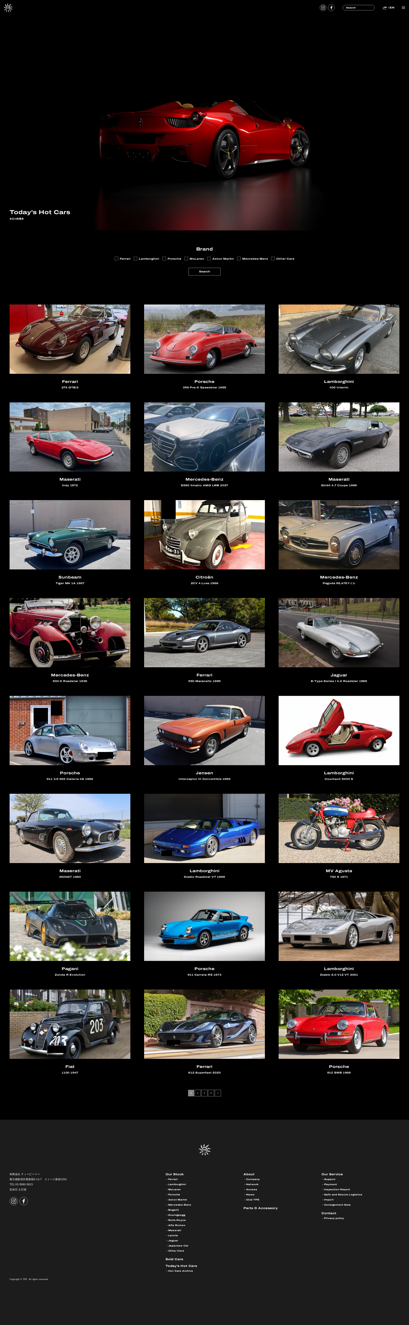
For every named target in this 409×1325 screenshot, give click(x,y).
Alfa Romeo (176, 1225)
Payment (330, 1184)
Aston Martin (177, 1199)
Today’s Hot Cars (181, 1266)
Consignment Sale (337, 1205)
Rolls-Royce (177, 1220)
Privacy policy (334, 1218)
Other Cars (176, 1251)
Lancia (173, 1235)
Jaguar (173, 1240)
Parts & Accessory (260, 1208)
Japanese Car (178, 1245)
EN (392, 8)
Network (252, 1184)
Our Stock (175, 1174)
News (250, 1194)
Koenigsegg (176, 1215)
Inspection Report (337, 1189)
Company (253, 1179)
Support (330, 1179)
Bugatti (173, 1210)
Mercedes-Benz (179, 1205)
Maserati (174, 1230)
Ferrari (173, 1179)
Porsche (174, 1194)
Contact (328, 1213)
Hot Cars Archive (180, 1271)
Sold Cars (174, 1259)
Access (251, 1189)
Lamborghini (177, 1184)
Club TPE (252, 1199)
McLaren (174, 1189)
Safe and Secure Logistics (343, 1194)
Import (329, 1199)
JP (385, 8)
